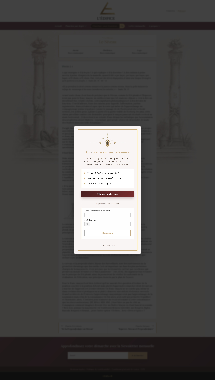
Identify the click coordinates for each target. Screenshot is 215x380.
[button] (87, 224)
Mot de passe (90, 220)
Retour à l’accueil (107, 245)
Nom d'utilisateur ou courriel (97, 211)
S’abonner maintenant (107, 194)
